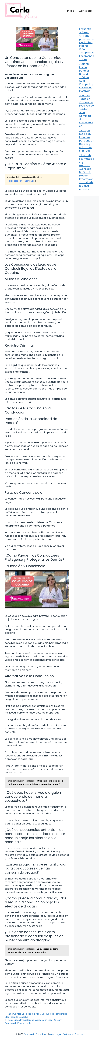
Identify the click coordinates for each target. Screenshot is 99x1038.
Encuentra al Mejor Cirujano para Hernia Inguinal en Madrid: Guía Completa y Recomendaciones (86, 44)
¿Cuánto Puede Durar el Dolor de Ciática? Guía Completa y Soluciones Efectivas (86, 77)
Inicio (70, 11)
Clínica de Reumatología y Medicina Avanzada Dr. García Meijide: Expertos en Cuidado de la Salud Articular (86, 172)
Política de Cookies (73, 1034)
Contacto (85, 11)
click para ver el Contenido (21, 180)
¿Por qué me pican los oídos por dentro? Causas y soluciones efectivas (86, 140)
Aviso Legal (55, 1034)
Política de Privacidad (35, 1034)
